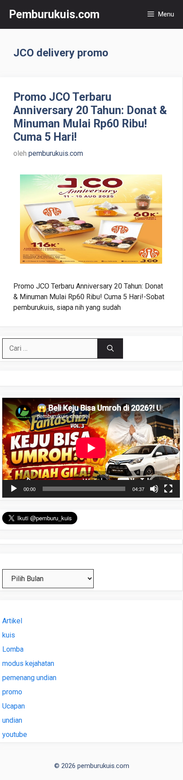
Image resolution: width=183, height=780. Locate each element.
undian (12, 720)
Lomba (13, 649)
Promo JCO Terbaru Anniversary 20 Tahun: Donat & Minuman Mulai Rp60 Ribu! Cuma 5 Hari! (90, 117)
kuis (8, 635)
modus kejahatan (28, 663)
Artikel (12, 621)
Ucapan (13, 706)
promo (12, 692)
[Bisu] (154, 488)
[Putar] (13, 488)
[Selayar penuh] (168, 488)
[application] (91, 448)
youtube (14, 734)
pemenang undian (29, 677)
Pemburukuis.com (54, 14)
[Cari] (110, 348)
